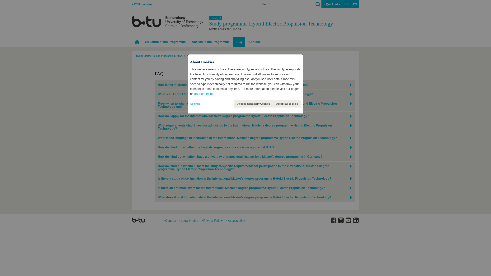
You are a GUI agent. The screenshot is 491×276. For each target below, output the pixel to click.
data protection (204, 93)
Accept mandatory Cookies (253, 103)
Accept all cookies (287, 103)
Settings (195, 103)
